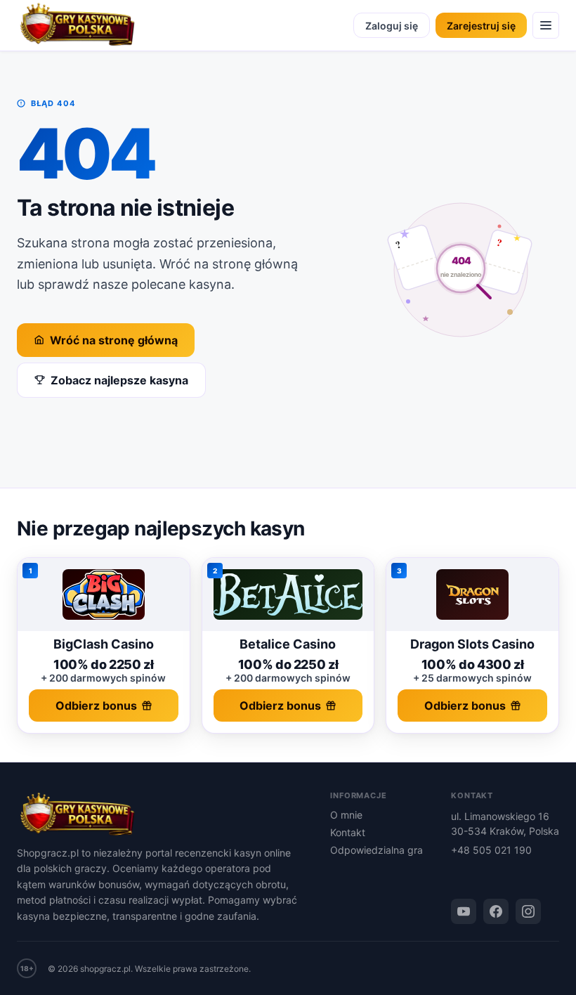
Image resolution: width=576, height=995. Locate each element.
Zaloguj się (391, 26)
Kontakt (347, 832)
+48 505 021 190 (491, 850)
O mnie (346, 815)
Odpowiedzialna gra (376, 850)
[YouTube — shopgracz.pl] (463, 911)
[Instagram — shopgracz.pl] (528, 911)
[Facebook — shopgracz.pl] (496, 911)
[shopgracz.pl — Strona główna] (77, 25)
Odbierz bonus (96, 705)
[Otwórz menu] (545, 25)
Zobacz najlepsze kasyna (119, 380)
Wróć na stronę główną (114, 340)
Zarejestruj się (481, 26)
